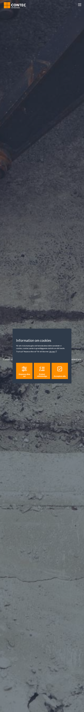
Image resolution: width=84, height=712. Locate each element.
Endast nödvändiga (42, 375)
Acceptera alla (60, 376)
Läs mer (52, 351)
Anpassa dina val (24, 375)
